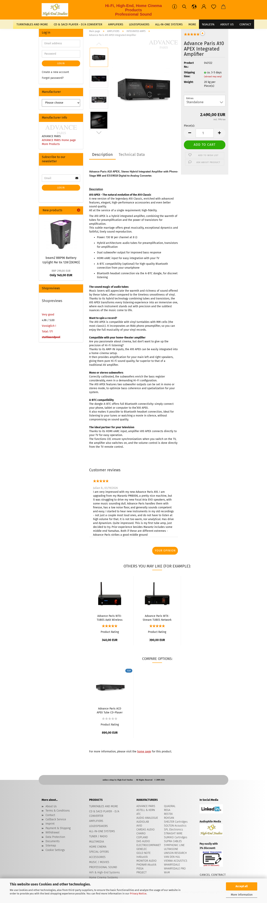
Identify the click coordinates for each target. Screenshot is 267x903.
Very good (48, 314)
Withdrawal (52, 832)
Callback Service (56, 819)
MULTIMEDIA (96, 841)
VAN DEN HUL (172, 857)
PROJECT (141, 872)
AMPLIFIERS (115, 24)
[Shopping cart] (223, 7)
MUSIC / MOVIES (99, 862)
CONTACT (245, 24)
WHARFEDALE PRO (175, 868)
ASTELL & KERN (145, 810)
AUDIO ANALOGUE (147, 818)
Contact (50, 815)
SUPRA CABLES (173, 841)
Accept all (242, 886)
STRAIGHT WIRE (173, 833)
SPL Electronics (173, 829)
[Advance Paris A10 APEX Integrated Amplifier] (145, 88)
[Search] (184, 7)
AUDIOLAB (142, 821)
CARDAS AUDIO (145, 829)
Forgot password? (53, 78)
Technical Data (132, 154)
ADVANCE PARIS (145, 806)
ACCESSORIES (97, 857)
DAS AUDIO (143, 841)
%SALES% (208, 24)
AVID (139, 825)
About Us (227, 24)
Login (61, 63)
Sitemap (51, 845)
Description (102, 154)
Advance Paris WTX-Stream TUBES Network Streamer (157, 617)
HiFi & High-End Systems (104, 872)
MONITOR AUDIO (146, 860)
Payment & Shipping (58, 828)
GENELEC (141, 849)
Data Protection (55, 837)
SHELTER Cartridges (176, 821)
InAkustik (142, 857)
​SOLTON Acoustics (175, 825)
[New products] (78, 210)
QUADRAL (170, 806)
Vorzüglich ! (49, 326)
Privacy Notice (138, 893)
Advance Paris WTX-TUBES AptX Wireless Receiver (110, 617)
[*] (192, 35)
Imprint (50, 823)
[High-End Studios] (56, 10)
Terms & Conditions (58, 810)
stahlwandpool (51, 337)
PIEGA (139, 868)
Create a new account (55, 72)
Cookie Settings (55, 850)
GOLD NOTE (143, 853)
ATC (138, 814)
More (192, 24)
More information (242, 894)
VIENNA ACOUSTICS (175, 860)
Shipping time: (189, 74)
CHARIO (141, 833)
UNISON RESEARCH (175, 853)
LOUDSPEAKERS (139, 24)
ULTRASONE (171, 849)
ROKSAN (169, 818)
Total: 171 (47, 331)
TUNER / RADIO (98, 836)
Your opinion (165, 550)
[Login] (204, 7)
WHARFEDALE (172, 864)
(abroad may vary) (213, 76)
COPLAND (142, 837)
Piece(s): (189, 125)
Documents (53, 841)
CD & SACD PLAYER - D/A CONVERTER (78, 24)
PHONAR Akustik (146, 864)
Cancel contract (212, 874)
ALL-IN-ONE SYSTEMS (169, 24)
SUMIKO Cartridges (175, 837)
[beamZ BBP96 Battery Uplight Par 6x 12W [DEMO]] (61, 234)
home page (144, 751)
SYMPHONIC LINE (174, 845)
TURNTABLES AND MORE (32, 24)
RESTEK (168, 814)
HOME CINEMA (97, 846)
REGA (167, 810)
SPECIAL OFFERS (99, 851)
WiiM (167, 872)
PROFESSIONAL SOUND (103, 867)
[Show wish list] (214, 7)
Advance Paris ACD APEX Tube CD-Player (110, 710)
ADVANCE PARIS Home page (59, 140)
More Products (51, 144)
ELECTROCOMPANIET (148, 845)
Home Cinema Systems (103, 877)
